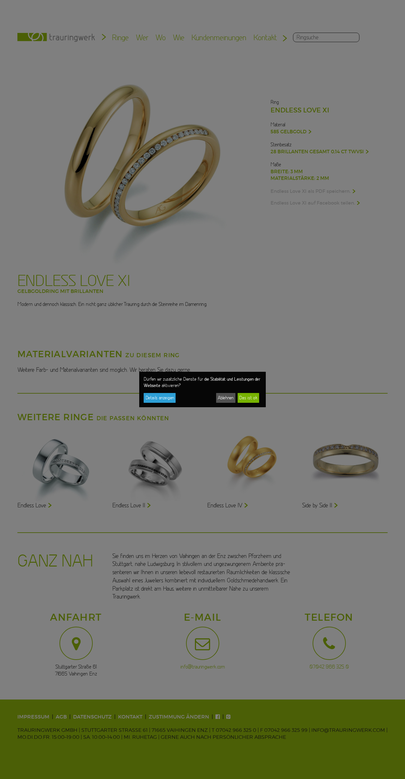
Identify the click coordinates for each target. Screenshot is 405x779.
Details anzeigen (160, 397)
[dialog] (202, 389)
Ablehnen (226, 397)
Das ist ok (248, 397)
